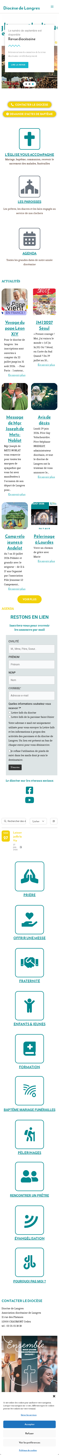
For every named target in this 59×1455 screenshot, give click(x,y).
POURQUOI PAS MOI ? (29, 1281)
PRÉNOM (14, 657)
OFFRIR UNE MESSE (29, 937)
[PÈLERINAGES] (29, 1134)
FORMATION (29, 1067)
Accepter (30, 1424)
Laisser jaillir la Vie (17, 836)
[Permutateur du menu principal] (52, 6)
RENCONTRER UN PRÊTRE (29, 1195)
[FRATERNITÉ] (29, 962)
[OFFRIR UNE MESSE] (29, 919)
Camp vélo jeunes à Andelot (15, 542)
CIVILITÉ (14, 641)
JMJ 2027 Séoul (44, 325)
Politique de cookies (28, 1450)
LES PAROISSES (29, 202)
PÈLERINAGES (29, 1152)
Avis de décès (44, 420)
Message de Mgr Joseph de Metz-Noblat (15, 428)
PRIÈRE (29, 894)
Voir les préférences (29, 1442)
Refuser (29, 1433)
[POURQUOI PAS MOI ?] (29, 1262)
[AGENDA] (29, 239)
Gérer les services (29, 1414)
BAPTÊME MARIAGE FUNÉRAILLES (29, 1110)
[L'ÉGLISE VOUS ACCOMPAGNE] (29, 139)
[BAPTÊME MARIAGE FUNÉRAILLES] (29, 1090)
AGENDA (29, 253)
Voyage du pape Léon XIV (15, 328)
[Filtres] (53, 821)
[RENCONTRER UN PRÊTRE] (29, 1176)
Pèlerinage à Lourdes (44, 539)
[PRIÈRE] (29, 876)
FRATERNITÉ (29, 980)
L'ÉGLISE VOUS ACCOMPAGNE (29, 154)
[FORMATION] (29, 1048)
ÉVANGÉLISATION (30, 1238)
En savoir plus (16, 375)
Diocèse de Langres (21, 8)
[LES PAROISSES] (29, 186)
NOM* (12, 672)
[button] (54, 1396)
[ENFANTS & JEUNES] (29, 1005)
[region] (29, 51)
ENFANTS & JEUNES (30, 1023)
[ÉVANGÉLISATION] (29, 1220)
